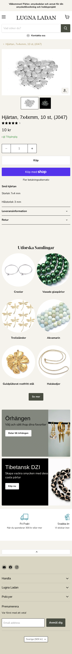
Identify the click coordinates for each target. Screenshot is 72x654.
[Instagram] (16, 567)
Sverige (34, 639)
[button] (29, 103)
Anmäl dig (56, 623)
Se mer (36, 396)
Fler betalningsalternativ (36, 179)
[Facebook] (10, 567)
